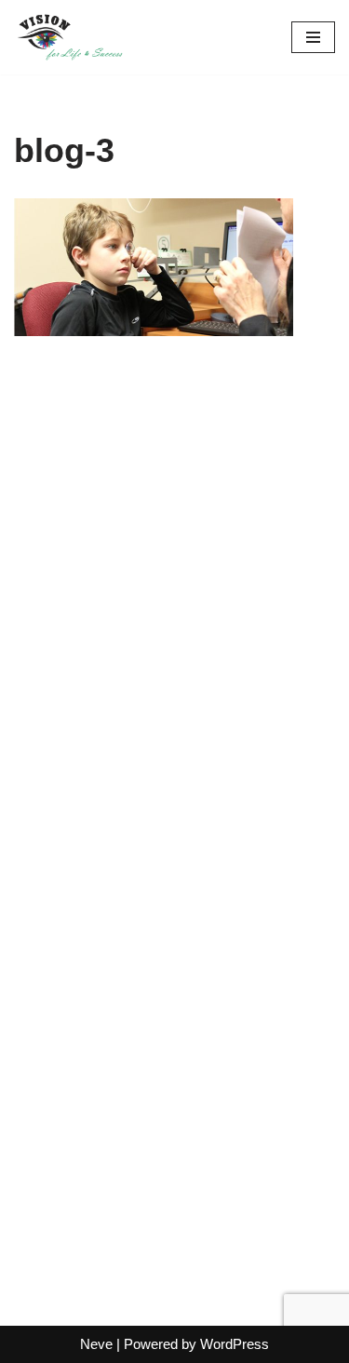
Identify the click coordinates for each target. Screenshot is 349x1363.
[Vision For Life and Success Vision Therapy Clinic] (70, 37)
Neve (96, 1344)
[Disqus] (174, 603)
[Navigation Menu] (313, 37)
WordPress (234, 1344)
